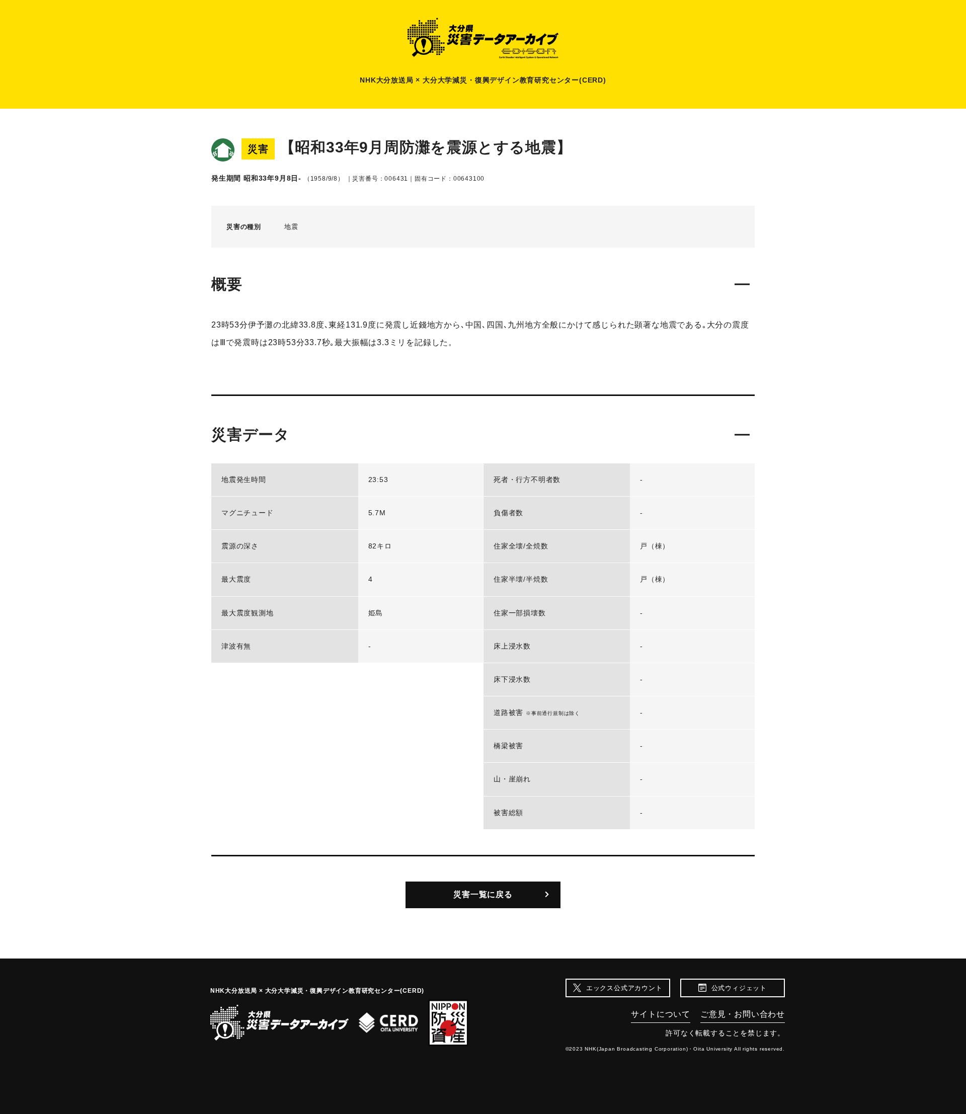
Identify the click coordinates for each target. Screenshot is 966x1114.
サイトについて (660, 1014)
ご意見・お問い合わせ (742, 1014)
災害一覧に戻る (483, 894)
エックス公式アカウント (624, 988)
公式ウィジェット (739, 988)
